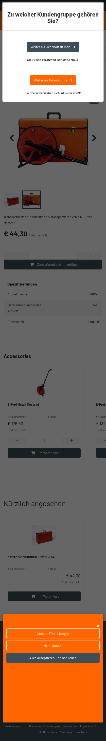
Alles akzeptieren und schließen (53, 658)
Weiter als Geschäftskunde (51, 47)
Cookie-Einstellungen (53, 633)
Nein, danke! (53, 646)
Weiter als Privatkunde (51, 80)
